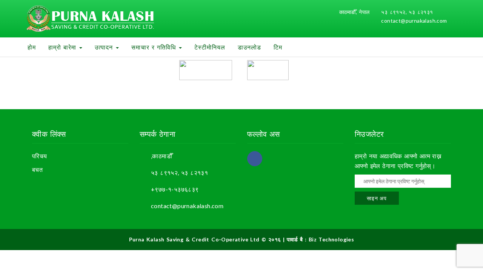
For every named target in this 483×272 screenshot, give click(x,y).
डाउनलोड (249, 47)
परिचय (39, 155)
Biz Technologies (331, 239)
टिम (278, 47)
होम (32, 47)
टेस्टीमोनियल (209, 47)
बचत (37, 169)
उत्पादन (105, 47)
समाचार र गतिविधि (154, 47)
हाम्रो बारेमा (63, 47)
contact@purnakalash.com (414, 20)
